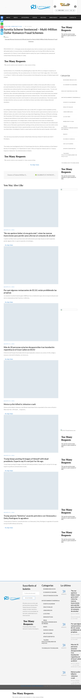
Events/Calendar (69, 102)
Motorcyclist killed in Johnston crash (20, 404)
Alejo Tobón (75, 613)
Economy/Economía (70, 84)
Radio (65, 134)
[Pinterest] (1, 27)
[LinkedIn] (1, 30)
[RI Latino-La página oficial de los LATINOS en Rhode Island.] (40, 7)
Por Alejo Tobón (34, 164)
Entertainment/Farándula (69, 97)
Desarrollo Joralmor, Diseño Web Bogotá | (32, 686)
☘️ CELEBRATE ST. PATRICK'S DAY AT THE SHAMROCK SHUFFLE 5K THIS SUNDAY (45, 175)
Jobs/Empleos (68, 111)
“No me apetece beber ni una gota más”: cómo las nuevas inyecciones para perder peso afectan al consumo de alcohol (75, 601)
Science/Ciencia (69, 139)
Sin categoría (68, 143)
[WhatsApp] (1, 23)
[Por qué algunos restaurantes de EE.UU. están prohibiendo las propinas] (31, 265)
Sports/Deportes (69, 148)
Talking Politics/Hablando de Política (69, 155)
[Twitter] (10, 7)
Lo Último (7, 26)
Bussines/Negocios (70, 80)
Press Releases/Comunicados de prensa (69, 128)
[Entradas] (31, 175)
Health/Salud (68, 107)
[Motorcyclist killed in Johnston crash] (31, 379)
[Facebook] (7, 7)
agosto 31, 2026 (9, 229)
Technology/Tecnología (69, 162)
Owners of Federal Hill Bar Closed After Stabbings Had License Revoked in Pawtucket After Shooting (17, 175)
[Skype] (1, 33)
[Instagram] (13, 7)
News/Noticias (16, 26)
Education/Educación (69, 91)
